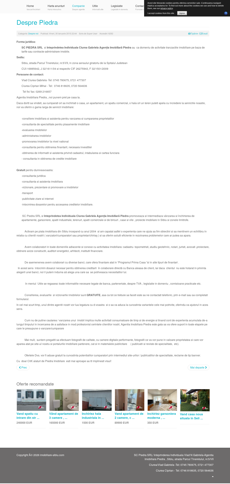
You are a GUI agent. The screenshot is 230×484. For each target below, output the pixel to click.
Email (205, 33)
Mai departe (197, 367)
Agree (182, 13)
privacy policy (166, 8)
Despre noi (33, 33)
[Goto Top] (212, 476)
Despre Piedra (37, 22)
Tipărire (194, 33)
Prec (24, 367)
